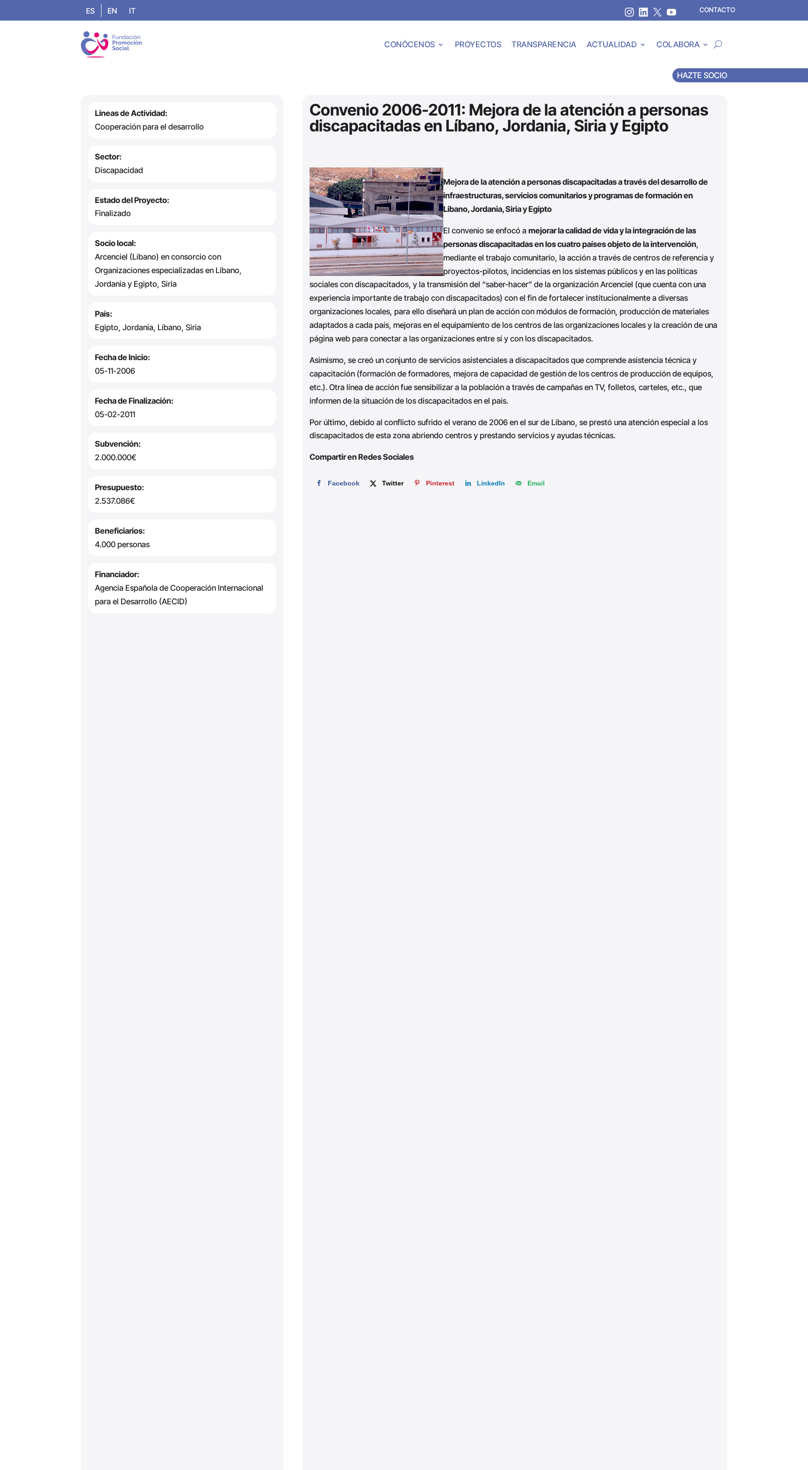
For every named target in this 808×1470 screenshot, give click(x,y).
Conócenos (409, 44)
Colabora (678, 44)
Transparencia (544, 44)
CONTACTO (717, 10)
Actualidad (612, 44)
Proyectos (478, 44)
